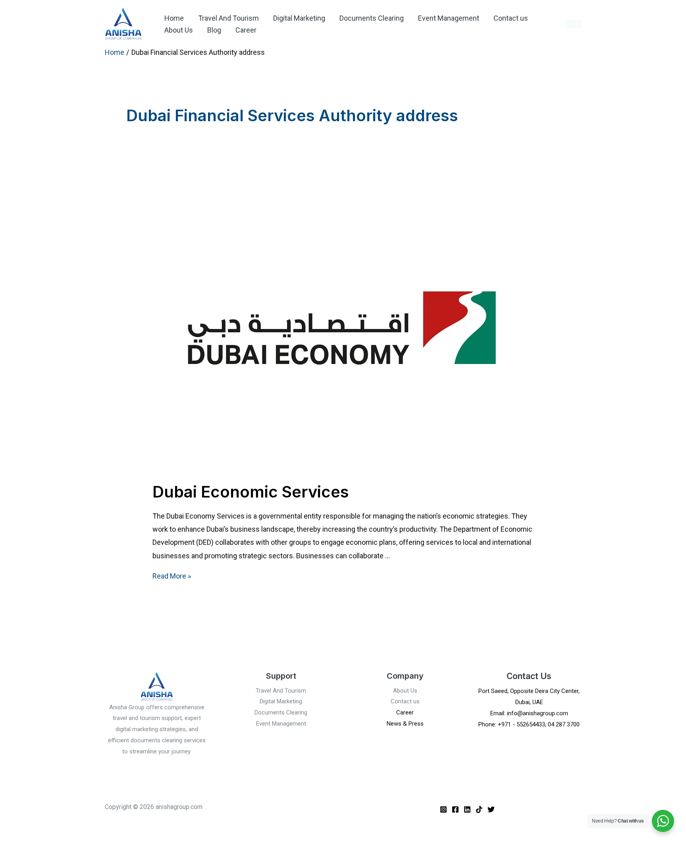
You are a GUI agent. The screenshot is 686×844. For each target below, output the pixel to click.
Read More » (171, 576)
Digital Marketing (299, 18)
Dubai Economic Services (250, 491)
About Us (178, 30)
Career (245, 30)
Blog (214, 30)
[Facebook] (455, 809)
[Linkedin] (467, 809)
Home (174, 18)
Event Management (448, 18)
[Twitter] (491, 809)
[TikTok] (479, 809)
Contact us (510, 18)
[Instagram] (443, 809)
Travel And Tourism (228, 18)
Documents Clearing (371, 18)
